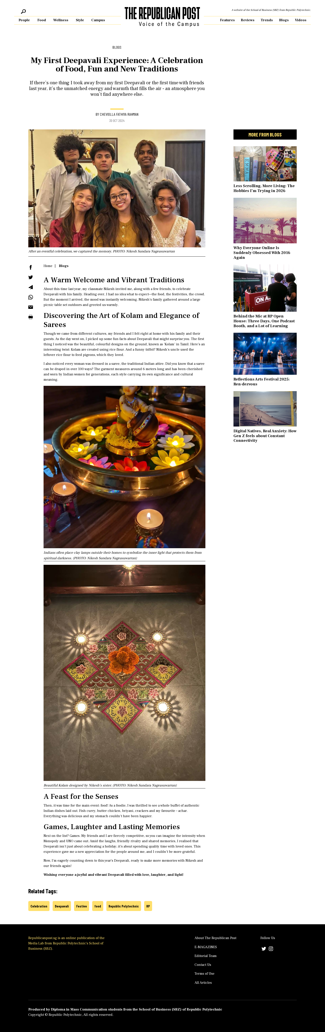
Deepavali (62, 906)
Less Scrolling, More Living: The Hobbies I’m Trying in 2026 (264, 188)
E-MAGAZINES (206, 947)
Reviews (247, 20)
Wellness (60, 20)
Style (80, 20)
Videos (300, 20)
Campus (98, 20)
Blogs (284, 20)
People (24, 20)
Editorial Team (206, 956)
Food (41, 20)
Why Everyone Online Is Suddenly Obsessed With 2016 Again (261, 252)
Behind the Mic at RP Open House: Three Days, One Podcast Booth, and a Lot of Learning (264, 321)
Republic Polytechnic (124, 906)
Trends (267, 20)
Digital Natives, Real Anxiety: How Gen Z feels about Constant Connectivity (264, 436)
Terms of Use (204, 973)
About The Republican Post (215, 938)
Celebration (39, 906)
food (97, 906)
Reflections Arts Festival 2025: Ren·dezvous (261, 382)
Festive (81, 906)
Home (48, 266)
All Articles (203, 982)
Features (227, 20)
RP (148, 906)
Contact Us (203, 965)
